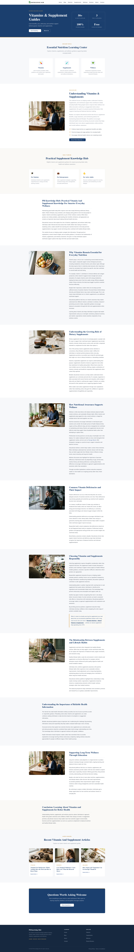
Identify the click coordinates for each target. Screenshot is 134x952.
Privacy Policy (92, 948)
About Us (46, 30)
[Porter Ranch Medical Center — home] (36, 2)
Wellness (85, 2)
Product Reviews (90, 941)
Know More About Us (76, 139)
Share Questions (66, 905)
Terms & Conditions (100, 948)
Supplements (77, 2)
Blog (65, 2)
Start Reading (34, 30)
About (96, 2)
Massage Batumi (92, 440)
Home (60, 2)
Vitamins (70, 2)
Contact (102, 2)
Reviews (91, 2)
